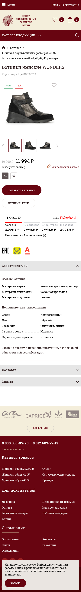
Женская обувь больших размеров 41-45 (29, 53)
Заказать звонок (13, 449)
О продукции (11, 550)
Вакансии (49, 545)
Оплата (7, 507)
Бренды (47, 480)
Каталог (15, 48)
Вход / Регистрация (65, 5)
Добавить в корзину (22, 190)
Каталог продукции (18, 35)
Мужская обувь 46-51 (16, 480)
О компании (10, 539)
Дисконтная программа (58, 501)
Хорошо (15, 583)
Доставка (8, 501)
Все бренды (40, 427)
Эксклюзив (3, 47)
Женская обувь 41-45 (16, 474)
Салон (6, 545)
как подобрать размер (65, 166)
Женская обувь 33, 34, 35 (18, 468)
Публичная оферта (55, 513)
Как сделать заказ (54, 507)
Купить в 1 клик (18, 203)
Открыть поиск (77, 35)
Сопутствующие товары (58, 474)
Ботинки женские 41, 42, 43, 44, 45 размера (30, 58)
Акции (6, 519)
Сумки (46, 468)
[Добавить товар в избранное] (54, 85)
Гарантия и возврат (15, 513)
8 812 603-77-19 (45, 443)
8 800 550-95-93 (15, 443)
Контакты (49, 539)
